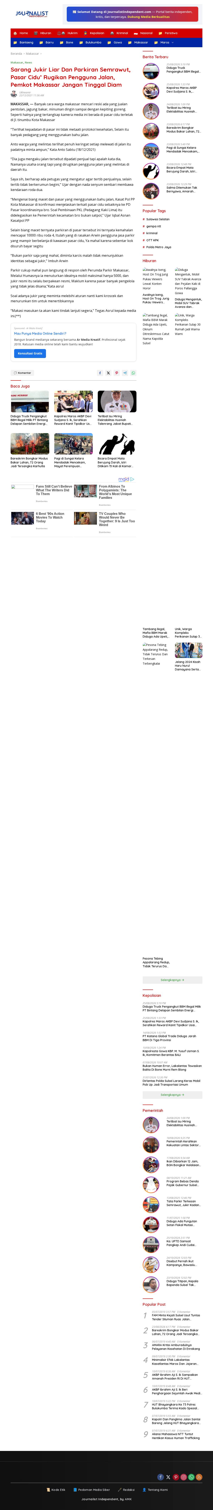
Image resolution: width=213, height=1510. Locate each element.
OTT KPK (152, 240)
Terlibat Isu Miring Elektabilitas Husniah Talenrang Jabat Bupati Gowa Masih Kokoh (114, 420)
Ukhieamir (25, 92)
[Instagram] (183, 1477)
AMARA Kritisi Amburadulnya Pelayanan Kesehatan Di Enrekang (176, 1347)
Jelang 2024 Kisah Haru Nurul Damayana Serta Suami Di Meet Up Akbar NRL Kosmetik (187, 665)
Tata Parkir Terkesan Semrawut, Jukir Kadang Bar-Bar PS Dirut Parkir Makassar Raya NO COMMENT (184, 1203)
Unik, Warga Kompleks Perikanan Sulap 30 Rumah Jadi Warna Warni (188, 633)
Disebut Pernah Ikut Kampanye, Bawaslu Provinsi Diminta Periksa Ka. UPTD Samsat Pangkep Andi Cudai (183, 1263)
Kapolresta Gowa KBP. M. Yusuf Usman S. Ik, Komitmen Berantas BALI (171, 1053)
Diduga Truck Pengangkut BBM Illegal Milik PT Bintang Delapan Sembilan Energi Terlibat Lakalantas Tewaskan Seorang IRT (29, 420)
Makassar (17, 62)
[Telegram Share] (125, 373)
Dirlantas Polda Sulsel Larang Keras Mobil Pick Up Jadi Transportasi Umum (171, 1082)
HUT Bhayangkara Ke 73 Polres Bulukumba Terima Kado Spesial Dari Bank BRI (174, 1406)
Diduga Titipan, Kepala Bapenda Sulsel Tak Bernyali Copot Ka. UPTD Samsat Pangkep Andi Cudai (184, 1283)
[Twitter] (168, 1477)
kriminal (151, 233)
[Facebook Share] (100, 373)
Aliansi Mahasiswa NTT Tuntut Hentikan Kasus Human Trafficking (176, 1436)
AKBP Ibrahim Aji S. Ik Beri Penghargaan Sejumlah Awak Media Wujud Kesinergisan (177, 1391)
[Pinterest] (176, 1477)
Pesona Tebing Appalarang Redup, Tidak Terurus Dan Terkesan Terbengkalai (156, 962)
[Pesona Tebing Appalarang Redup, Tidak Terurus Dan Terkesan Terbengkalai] (156, 799)
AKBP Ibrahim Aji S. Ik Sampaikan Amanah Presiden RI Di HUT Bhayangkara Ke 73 (175, 1376)
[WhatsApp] (191, 1477)
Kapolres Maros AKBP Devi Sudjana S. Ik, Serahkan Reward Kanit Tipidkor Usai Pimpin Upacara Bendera (73, 420)
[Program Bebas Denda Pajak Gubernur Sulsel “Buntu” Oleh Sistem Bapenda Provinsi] (151, 1185)
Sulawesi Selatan (158, 219)
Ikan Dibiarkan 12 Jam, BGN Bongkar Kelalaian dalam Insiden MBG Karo (184, 1163)
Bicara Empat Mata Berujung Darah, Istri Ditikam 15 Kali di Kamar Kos (114, 462)
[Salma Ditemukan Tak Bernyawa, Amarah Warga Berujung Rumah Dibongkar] (151, 191)
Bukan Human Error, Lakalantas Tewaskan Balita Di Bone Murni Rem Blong (172, 1067)
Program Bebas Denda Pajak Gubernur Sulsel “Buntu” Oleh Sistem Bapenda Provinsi (183, 1183)
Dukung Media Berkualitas (149, 17)
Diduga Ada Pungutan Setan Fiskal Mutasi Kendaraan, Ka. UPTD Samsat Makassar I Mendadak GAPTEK (182, 1223)
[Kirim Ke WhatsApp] (133, 373)
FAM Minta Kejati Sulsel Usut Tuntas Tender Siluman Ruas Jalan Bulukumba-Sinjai (176, 1317)
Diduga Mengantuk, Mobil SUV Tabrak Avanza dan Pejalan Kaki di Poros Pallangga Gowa (188, 303)
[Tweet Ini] (108, 373)
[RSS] (199, 1477)
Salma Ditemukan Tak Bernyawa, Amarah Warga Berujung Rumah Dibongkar (183, 189)
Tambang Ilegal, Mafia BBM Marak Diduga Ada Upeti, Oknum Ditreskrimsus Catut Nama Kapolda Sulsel (156, 633)
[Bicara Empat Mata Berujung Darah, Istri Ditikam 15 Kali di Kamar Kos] (117, 444)
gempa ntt (153, 226)
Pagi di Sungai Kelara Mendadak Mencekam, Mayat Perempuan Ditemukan (69, 462)
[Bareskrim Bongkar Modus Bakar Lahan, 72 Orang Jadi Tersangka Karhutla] (30, 444)
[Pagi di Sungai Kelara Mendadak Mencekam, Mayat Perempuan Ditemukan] (73, 444)
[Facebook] (160, 1477)
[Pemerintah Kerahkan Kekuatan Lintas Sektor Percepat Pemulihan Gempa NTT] (151, 1145)
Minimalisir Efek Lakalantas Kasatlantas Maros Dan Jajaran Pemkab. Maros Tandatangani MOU (176, 1361)
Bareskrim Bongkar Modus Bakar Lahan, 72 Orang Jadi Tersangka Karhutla (29, 462)
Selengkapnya (171, 980)
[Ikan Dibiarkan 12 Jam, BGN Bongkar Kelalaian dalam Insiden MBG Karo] (151, 1165)
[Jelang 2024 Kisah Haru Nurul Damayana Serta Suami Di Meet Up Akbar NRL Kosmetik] (188, 650)
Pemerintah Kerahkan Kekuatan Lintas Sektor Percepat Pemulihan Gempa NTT (183, 1143)
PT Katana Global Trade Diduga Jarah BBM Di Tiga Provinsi (169, 1038)
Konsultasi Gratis (30, 353)
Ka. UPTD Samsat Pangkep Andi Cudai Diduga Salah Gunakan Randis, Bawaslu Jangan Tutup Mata (184, 1243)
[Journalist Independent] (33, 14)
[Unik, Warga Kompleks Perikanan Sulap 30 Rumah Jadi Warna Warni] (188, 469)
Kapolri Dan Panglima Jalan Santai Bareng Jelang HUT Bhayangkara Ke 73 (176, 1421)
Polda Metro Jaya (158, 247)
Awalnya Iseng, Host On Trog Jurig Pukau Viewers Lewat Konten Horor (156, 298)
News (28, 62)
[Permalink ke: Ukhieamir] (15, 94)
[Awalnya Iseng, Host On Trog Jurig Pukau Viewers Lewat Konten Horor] (156, 279)
